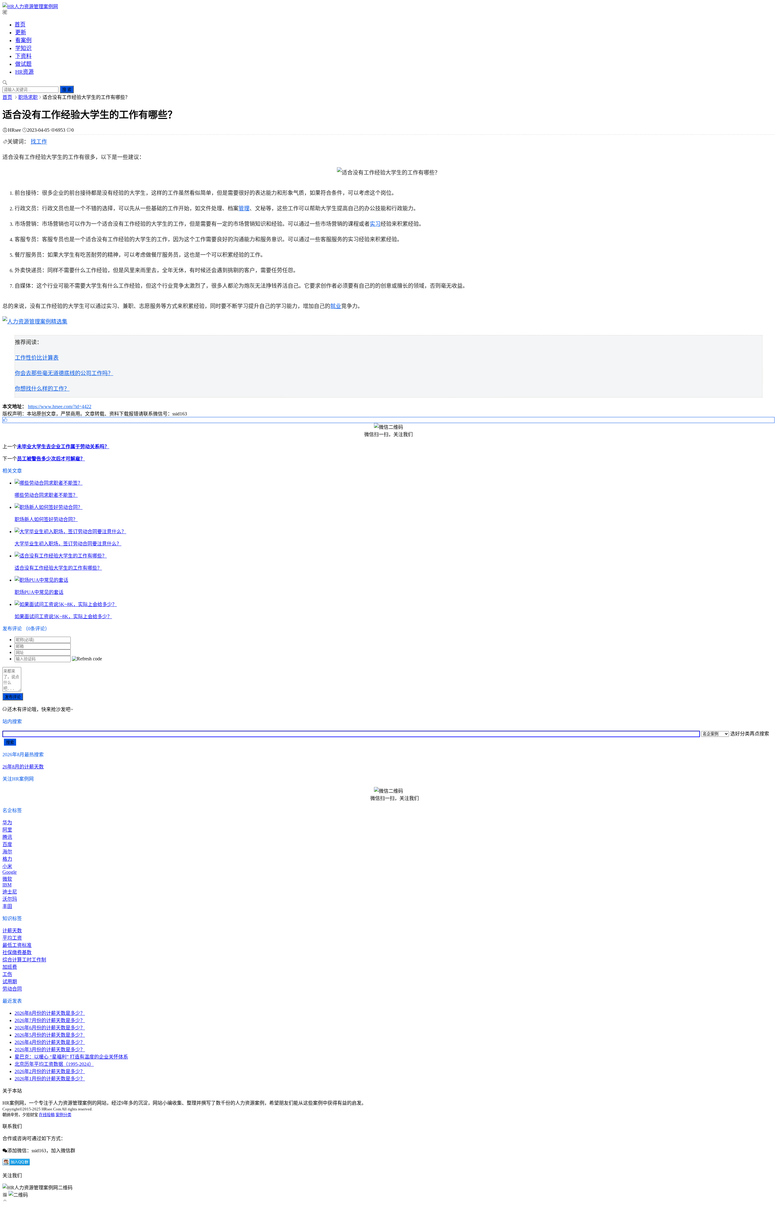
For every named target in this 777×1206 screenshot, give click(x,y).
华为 (7, 822)
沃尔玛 (9, 899)
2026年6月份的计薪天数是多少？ (50, 1027)
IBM (7, 884)
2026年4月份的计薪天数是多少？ (50, 1042)
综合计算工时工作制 (24, 959)
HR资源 (24, 72)
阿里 (7, 829)
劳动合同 (12, 988)
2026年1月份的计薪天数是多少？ (50, 1078)
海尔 (7, 851)
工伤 (7, 974)
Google (9, 872)
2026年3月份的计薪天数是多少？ (50, 1049)
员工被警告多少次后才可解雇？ (51, 458)
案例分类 (63, 1115)
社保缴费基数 (17, 952)
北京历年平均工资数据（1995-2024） (54, 1064)
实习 (375, 224)
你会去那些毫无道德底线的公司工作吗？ (64, 373)
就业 (335, 306)
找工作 (39, 142)
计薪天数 (12, 930)
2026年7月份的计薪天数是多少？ (50, 1020)
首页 (20, 25)
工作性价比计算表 (37, 358)
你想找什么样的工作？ (42, 389)
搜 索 (66, 89)
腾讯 (7, 837)
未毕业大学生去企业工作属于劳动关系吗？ (63, 446)
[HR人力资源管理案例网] (30, 6)
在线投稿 (47, 1115)
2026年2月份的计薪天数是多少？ (50, 1071)
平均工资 (12, 937)
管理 (244, 208)
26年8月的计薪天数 (23, 766)
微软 (7, 879)
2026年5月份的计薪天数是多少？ (50, 1035)
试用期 (9, 981)
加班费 (9, 967)
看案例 (23, 40)
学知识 (23, 48)
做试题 (23, 64)
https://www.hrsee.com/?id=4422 (59, 406)
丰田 (7, 906)
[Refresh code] (87, 659)
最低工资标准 (17, 945)
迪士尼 (9, 891)
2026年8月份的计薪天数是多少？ (50, 1013)
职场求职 (28, 97)
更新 (20, 32)
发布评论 (13, 697)
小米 (7, 866)
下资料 (23, 56)
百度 (7, 844)
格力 (7, 859)
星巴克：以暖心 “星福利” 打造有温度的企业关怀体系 (71, 1056)
